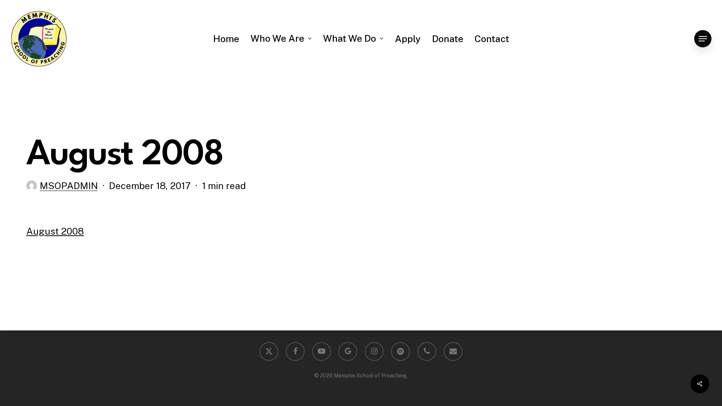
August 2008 (55, 231)
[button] (702, 39)
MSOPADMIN (69, 185)
